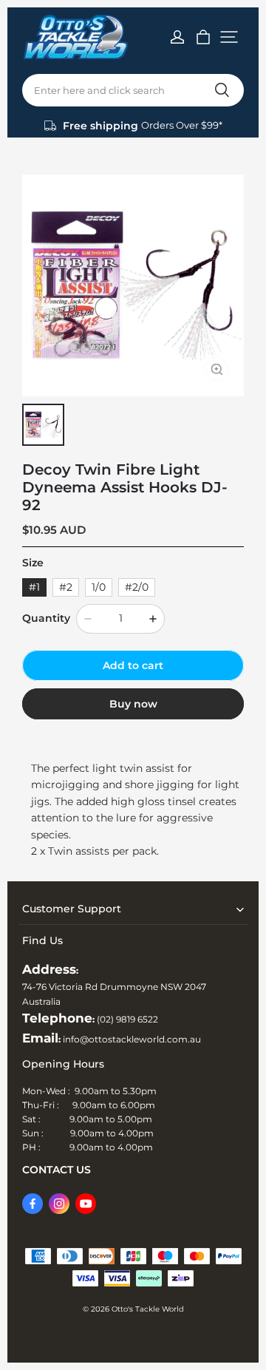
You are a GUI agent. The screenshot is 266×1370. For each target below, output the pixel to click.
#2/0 (137, 587)
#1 (34, 587)
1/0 (99, 587)
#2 (65, 587)
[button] (229, 37)
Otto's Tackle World (148, 1309)
